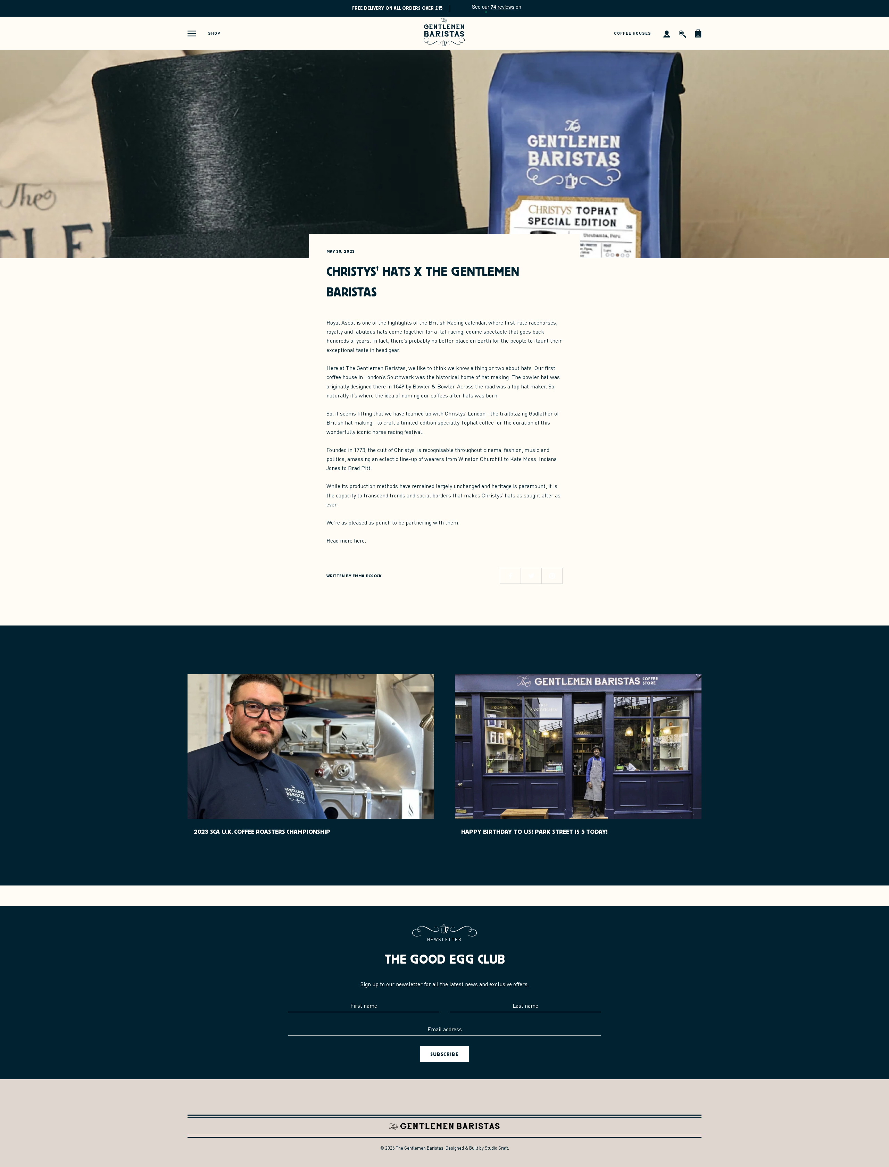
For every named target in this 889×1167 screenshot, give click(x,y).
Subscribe (444, 1054)
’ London (465, 413)
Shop (214, 33)
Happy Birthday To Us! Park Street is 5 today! (534, 831)
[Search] (682, 33)
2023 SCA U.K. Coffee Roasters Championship (262, 831)
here (359, 540)
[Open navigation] (192, 33)
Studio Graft (496, 1148)
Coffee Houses (632, 33)
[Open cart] (698, 33)
